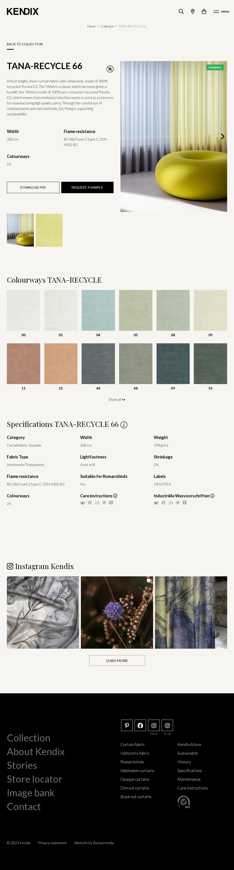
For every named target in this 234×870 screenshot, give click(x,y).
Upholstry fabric (134, 753)
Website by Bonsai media (94, 842)
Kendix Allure (189, 744)
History (184, 761)
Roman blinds (132, 761)
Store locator (34, 779)
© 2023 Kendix (18, 842)
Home (91, 26)
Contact (24, 806)
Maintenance (189, 779)
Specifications (189, 770)
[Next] (222, 137)
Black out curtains (136, 796)
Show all (115, 399)
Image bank (31, 792)
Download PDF (33, 187)
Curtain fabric (132, 744)
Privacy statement (52, 842)
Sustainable (187, 753)
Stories (22, 765)
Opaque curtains (134, 779)
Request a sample (87, 187)
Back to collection (25, 44)
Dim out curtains (134, 787)
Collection (107, 26)
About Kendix (36, 751)
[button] (43, 612)
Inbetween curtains (137, 770)
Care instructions (192, 787)
